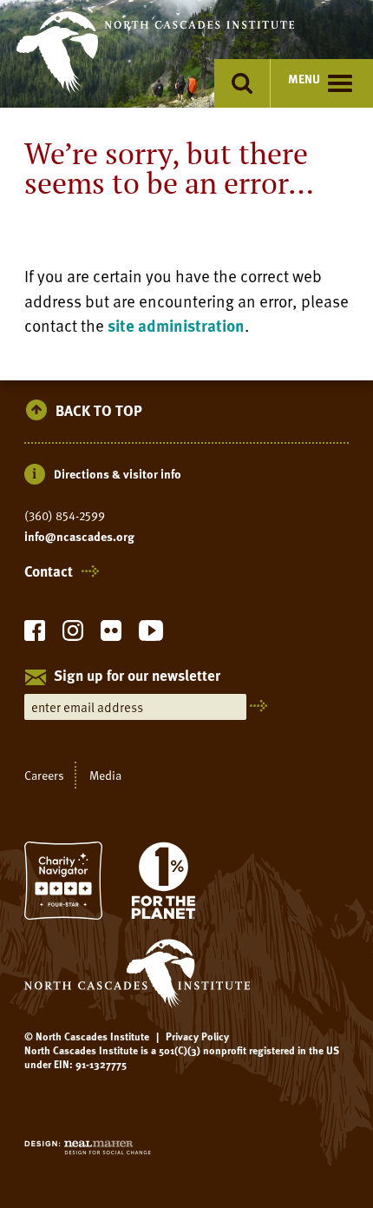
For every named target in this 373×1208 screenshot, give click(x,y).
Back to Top (99, 411)
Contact (48, 571)
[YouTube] (151, 635)
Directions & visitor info (117, 474)
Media (105, 775)
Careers (44, 775)
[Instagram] (72, 635)
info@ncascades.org (79, 537)
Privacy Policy (197, 1036)
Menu (304, 78)
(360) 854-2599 (64, 516)
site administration (176, 325)
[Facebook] (34, 635)
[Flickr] (111, 635)
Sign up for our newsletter (137, 676)
